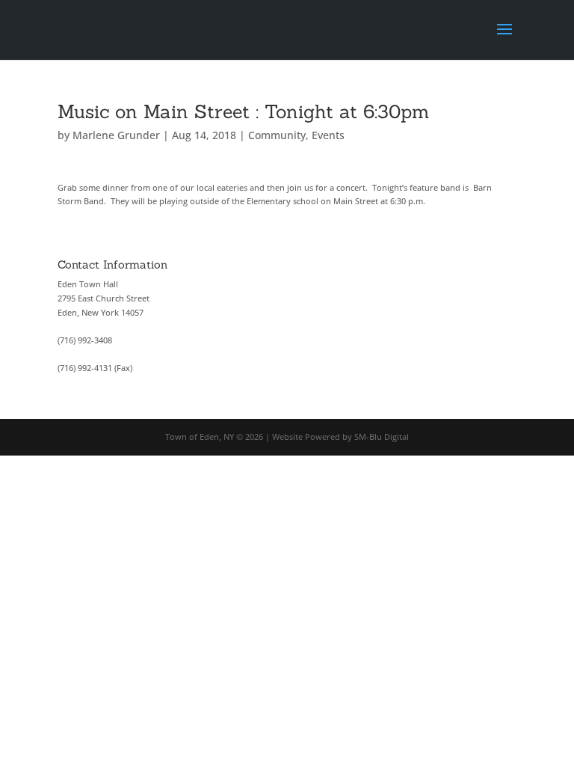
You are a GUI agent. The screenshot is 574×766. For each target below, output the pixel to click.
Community (277, 135)
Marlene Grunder (116, 135)
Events (328, 135)
